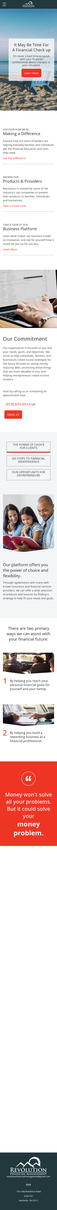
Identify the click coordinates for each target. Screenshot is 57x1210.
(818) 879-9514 (18, 404)
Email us (13, 414)
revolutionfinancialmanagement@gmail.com (28, 1176)
